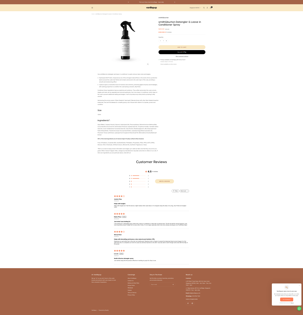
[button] (162, 32)
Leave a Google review (192, 299)
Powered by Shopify (104, 310)
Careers (130, 290)
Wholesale (130, 287)
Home (93, 14)
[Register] (173, 284)
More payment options (182, 56)
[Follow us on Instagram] (192, 303)
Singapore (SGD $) (194, 7)
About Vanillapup (132, 278)
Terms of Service (132, 292)
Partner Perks (131, 285)
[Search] (204, 7)
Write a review (164, 181)
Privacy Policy (131, 295)
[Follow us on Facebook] (188, 303)
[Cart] (210, 7)
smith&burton (164, 17)
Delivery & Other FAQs (133, 283)
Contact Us (130, 280)
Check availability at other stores (168, 64)
